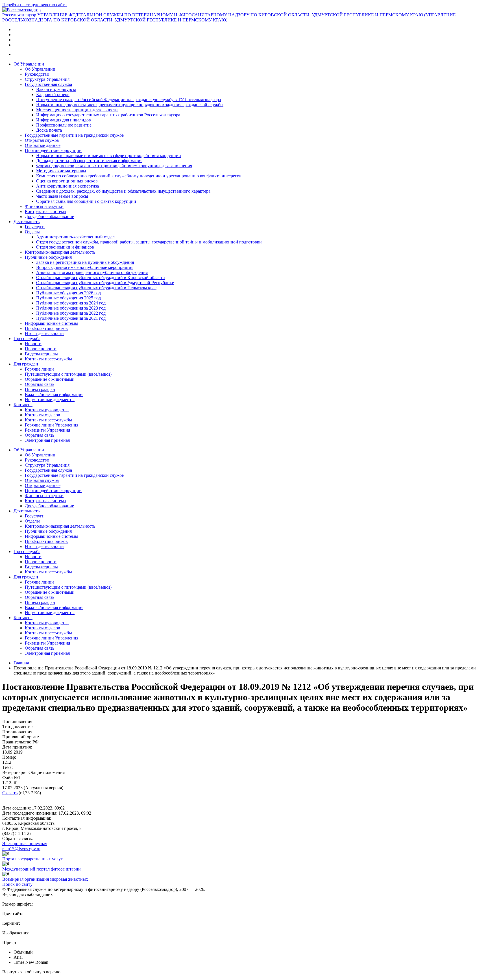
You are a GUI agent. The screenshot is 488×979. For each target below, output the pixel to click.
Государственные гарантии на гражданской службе (74, 135)
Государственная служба (48, 84)
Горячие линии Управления (51, 425)
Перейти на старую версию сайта (34, 4)
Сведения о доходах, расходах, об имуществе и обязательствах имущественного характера (123, 191)
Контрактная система (45, 211)
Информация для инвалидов (63, 120)
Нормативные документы (50, 399)
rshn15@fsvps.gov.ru (21, 848)
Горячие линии (39, 369)
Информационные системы (51, 323)
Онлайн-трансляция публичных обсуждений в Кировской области (100, 277)
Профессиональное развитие (63, 125)
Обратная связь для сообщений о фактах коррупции (86, 201)
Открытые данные (42, 145)
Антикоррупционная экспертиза (67, 186)
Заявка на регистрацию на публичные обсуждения (85, 262)
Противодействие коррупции (53, 150)
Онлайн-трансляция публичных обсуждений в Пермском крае (96, 287)
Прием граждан (40, 389)
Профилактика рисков (46, 328)
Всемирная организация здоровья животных (45, 879)
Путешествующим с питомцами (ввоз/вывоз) (68, 374)
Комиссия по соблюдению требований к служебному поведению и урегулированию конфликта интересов (138, 175)
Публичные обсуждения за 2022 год (71, 313)
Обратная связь (39, 384)
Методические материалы (61, 170)
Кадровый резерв (52, 94)
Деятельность (27, 221)
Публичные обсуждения (48, 257)
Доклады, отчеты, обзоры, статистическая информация (89, 160)
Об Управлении (29, 64)
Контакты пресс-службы (48, 358)
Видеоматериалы (41, 353)
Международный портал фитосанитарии (41, 869)
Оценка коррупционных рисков (67, 181)
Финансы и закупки (44, 206)
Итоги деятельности (44, 333)
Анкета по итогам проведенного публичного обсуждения (92, 272)
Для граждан (26, 364)
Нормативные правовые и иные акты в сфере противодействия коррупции (108, 155)
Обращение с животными (50, 379)
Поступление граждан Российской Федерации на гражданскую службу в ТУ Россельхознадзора (128, 99)
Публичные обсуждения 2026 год (68, 292)
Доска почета (49, 130)
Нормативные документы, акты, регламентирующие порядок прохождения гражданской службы (129, 104)
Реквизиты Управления (47, 430)
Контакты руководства (47, 409)
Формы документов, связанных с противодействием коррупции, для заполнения (114, 165)
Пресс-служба (27, 338)
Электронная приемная (47, 440)
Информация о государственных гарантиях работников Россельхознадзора (108, 114)
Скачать (10, 792)
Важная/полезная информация (54, 394)
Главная (21, 662)
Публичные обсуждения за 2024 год (71, 303)
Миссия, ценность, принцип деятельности (77, 109)
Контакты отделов (42, 414)
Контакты (23, 404)
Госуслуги (35, 226)
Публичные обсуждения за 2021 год (71, 318)
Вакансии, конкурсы (56, 89)
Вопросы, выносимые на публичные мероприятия (84, 267)
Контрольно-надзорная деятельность (60, 252)
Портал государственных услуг (32, 858)
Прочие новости (40, 348)
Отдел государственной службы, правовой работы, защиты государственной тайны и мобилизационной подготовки (149, 242)
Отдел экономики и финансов (65, 247)
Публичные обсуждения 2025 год (68, 297)
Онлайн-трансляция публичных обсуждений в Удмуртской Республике (105, 282)
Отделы (32, 231)
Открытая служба (42, 140)
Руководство (37, 74)
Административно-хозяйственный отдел (75, 236)
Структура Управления (47, 79)
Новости (33, 343)
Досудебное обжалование (49, 216)
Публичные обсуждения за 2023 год (71, 308)
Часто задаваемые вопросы (62, 196)
